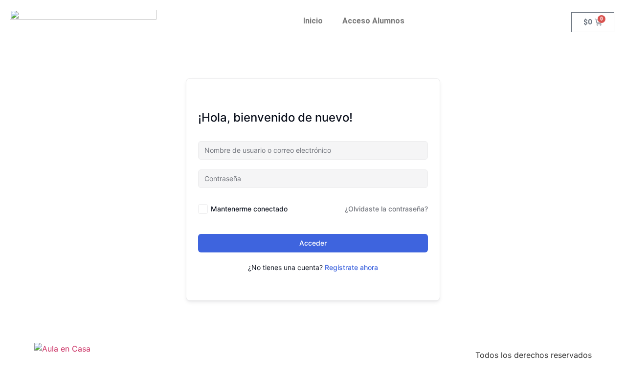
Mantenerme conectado (249, 209)
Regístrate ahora (351, 267)
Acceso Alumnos (373, 20)
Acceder (313, 243)
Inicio (313, 20)
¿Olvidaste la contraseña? (386, 209)
